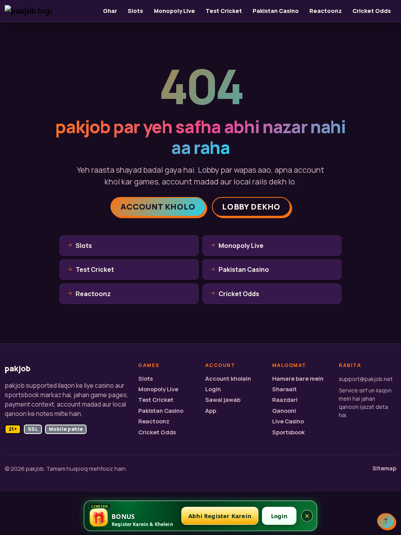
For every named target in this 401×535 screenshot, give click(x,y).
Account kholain (228, 378)
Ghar (110, 10)
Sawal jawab (222, 399)
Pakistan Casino (276, 10)
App (210, 410)
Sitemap (384, 468)
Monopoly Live (174, 10)
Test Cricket (224, 10)
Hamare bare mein (297, 378)
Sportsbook (288, 432)
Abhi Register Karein (219, 516)
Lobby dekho (251, 206)
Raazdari (285, 399)
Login (213, 389)
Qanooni (284, 410)
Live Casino (288, 421)
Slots (135, 10)
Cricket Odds (371, 10)
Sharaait (284, 389)
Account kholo (158, 206)
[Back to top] (386, 521)
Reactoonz (325, 10)
